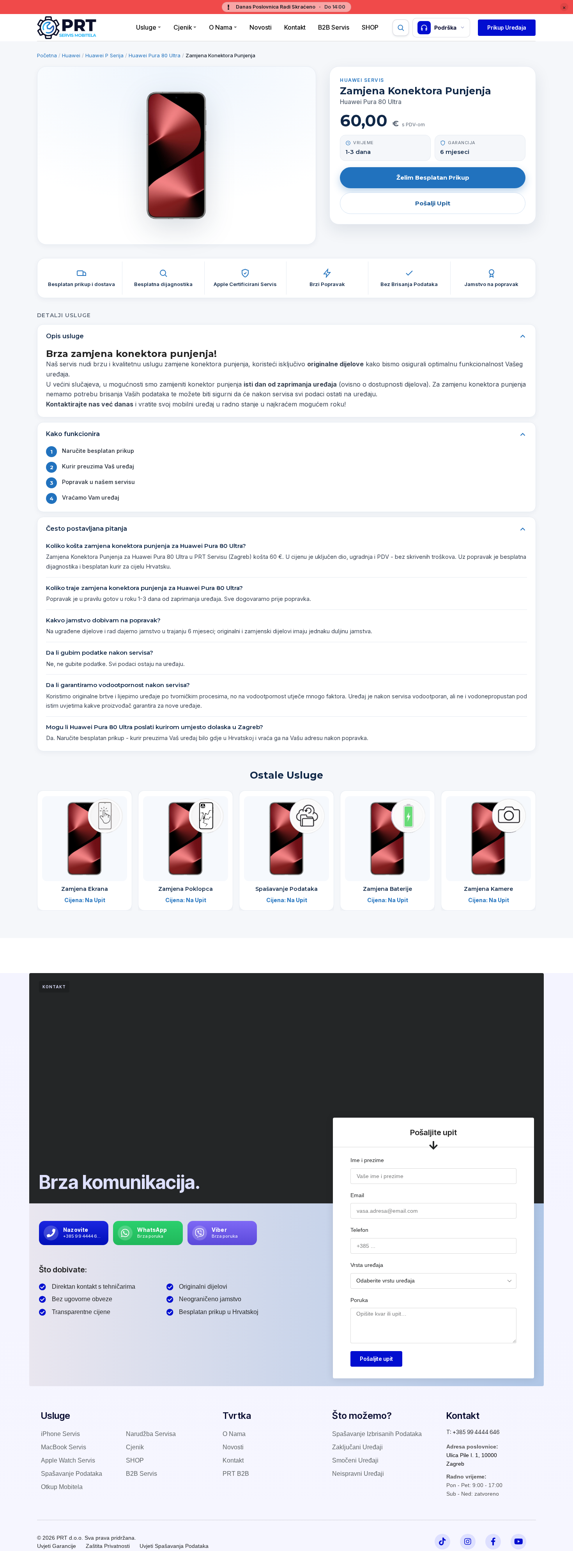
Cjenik (182, 27)
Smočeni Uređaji (355, 1460)
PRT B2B (236, 1473)
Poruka (359, 1300)
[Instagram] (468, 1541)
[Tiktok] (442, 1541)
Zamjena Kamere (488, 888)
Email (357, 1195)
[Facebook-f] (493, 1541)
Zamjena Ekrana (84, 888)
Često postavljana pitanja (86, 528)
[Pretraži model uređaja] (401, 27)
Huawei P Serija (104, 55)
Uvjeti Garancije (56, 1546)
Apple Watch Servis (68, 1460)
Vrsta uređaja (366, 1265)
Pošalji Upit (432, 203)
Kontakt (295, 27)
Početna (47, 55)
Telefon (359, 1230)
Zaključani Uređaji (357, 1447)
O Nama (220, 27)
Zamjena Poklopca (185, 888)
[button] (507, 27)
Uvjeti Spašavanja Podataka (174, 1546)
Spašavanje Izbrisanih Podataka (377, 1434)
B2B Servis (333, 27)
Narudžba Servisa (151, 1434)
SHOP (135, 1460)
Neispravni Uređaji (358, 1473)
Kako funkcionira (73, 434)
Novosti (260, 27)
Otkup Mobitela (62, 1487)
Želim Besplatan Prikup (432, 177)
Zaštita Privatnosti (108, 1546)
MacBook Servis (63, 1447)
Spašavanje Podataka (286, 888)
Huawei (71, 55)
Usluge (146, 27)
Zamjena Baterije (387, 888)
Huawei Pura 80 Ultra (154, 55)
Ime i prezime (367, 1160)
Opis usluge (65, 336)
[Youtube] (518, 1541)
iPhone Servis (60, 1434)
